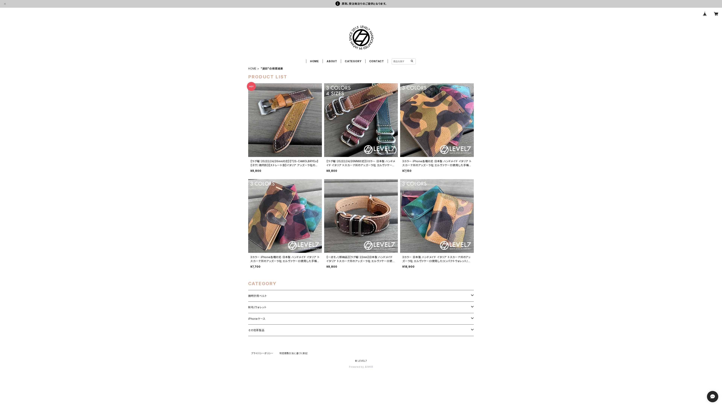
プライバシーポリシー (262, 353)
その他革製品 (256, 330)
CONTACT (376, 61)
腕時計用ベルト (257, 295)
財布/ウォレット (257, 307)
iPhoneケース (256, 318)
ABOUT (332, 61)
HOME (314, 61)
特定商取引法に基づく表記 (293, 353)
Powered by (357, 366)
